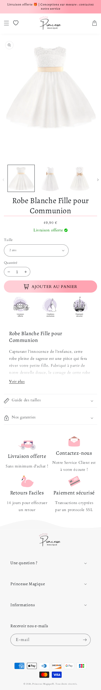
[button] (6, 23)
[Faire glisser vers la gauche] (3, 179)
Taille (8, 240)
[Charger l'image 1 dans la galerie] (21, 178)
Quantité (10, 262)
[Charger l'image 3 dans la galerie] (79, 178)
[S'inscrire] (84, 640)
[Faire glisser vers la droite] (98, 179)
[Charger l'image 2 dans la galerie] (50, 178)
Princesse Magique (42, 683)
